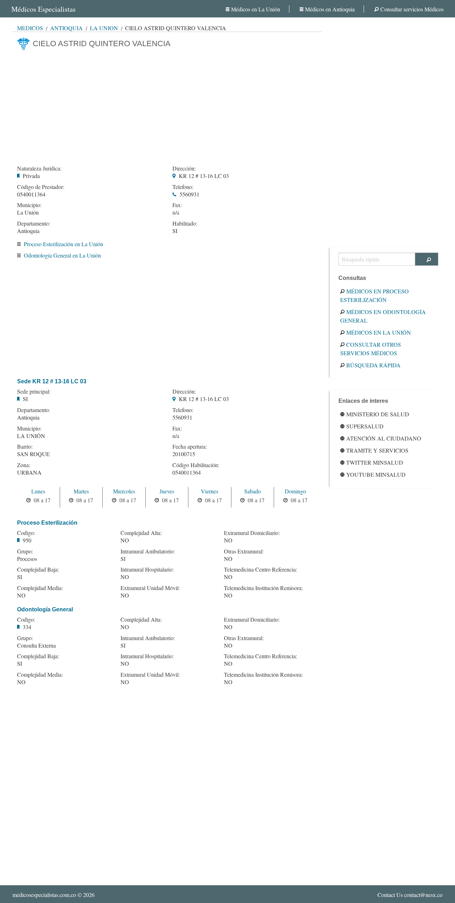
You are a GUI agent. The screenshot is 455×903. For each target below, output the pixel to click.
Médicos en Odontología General (383, 316)
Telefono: (182, 187)
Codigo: (26, 533)
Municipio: (29, 205)
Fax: (177, 205)
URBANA (29, 472)
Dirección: (184, 168)
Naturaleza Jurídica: (39, 168)
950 (27, 540)
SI (174, 230)
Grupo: (25, 551)
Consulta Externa (36, 645)
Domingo (295, 491)
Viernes (209, 491)
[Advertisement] (167, 105)
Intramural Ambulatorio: (148, 551)
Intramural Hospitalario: (147, 569)
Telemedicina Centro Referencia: (260, 569)
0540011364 (31, 194)
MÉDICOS (30, 28)
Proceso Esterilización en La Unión (63, 244)
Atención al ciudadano (383, 438)
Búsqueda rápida (373, 365)
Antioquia (66, 28)
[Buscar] (426, 259)
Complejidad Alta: (141, 533)
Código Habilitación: (195, 465)
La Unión (104, 28)
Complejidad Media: (40, 588)
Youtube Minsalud (376, 474)
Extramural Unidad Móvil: (150, 588)
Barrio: (25, 446)
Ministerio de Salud (377, 414)
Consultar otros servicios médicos (370, 349)
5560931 (189, 194)
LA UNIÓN (31, 435)
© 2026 (53, 894)
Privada (31, 175)
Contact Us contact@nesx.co (410, 894)
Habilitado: (184, 223)
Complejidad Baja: (38, 569)
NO (21, 595)
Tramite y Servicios (377, 450)
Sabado (252, 491)
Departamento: (33, 223)
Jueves (167, 491)
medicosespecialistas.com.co (44, 894)
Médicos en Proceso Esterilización (374, 295)
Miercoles (124, 491)
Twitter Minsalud (374, 462)
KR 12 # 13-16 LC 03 (204, 175)
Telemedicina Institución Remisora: (263, 588)
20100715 (183, 454)
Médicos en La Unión (255, 9)
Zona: (23, 465)
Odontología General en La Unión (62, 255)
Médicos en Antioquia (330, 9)
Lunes (38, 491)
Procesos (27, 558)
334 (27, 627)
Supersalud (365, 426)
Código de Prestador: (40, 187)
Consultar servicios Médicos (412, 9)
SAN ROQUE (33, 454)
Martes (81, 491)
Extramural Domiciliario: (252, 533)
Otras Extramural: (244, 551)
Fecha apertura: (189, 446)
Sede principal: (33, 391)
